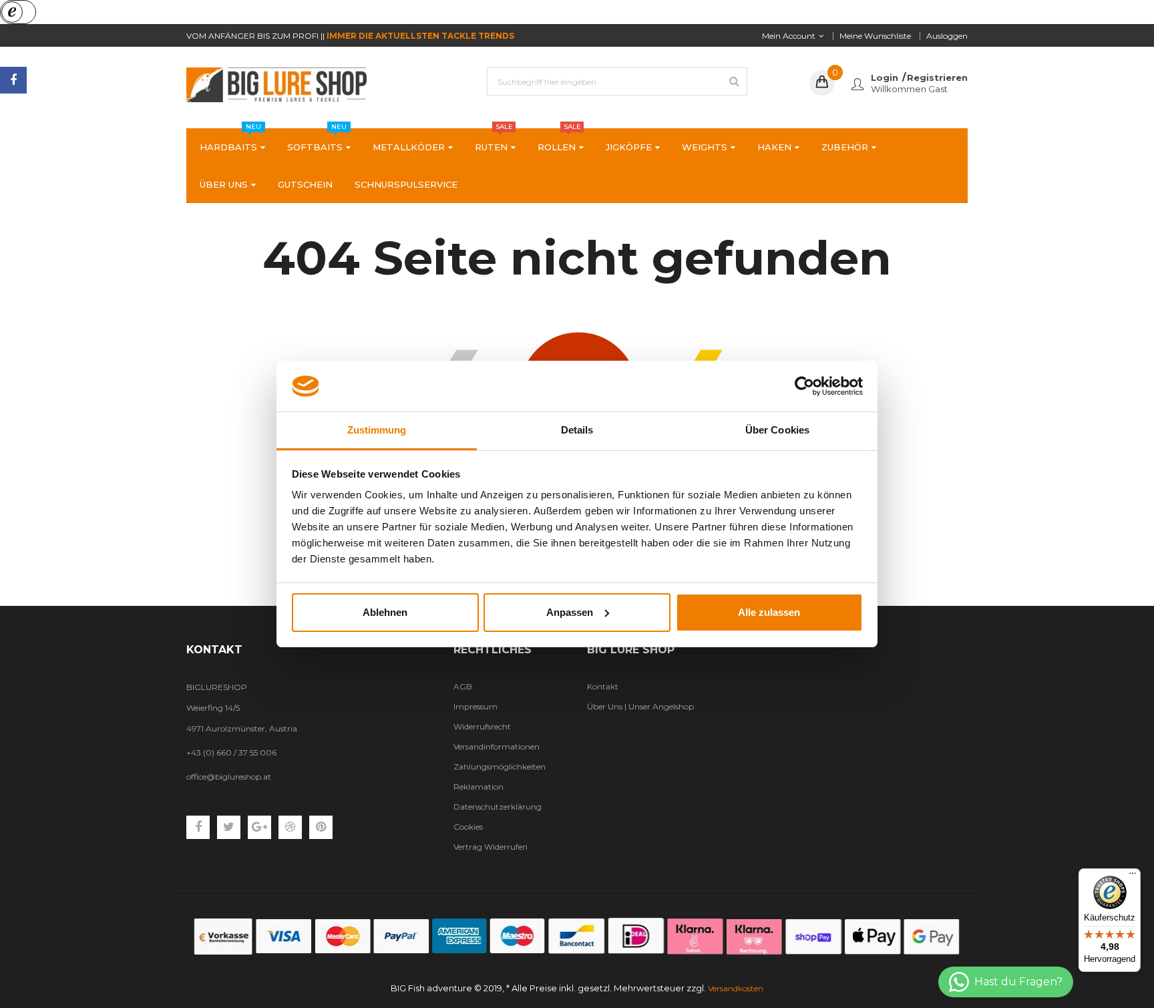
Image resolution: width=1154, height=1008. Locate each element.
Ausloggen (947, 36)
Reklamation (478, 787)
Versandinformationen (496, 746)
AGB (462, 686)
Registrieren (937, 77)
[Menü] (1133, 876)
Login (884, 77)
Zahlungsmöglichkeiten (499, 767)
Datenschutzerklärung (497, 807)
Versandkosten (735, 988)
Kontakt (602, 686)
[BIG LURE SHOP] (577, 936)
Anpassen (569, 612)
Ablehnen (385, 612)
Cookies (468, 827)
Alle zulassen (769, 612)
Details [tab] (577, 430)
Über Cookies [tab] (777, 430)
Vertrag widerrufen (490, 847)
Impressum (475, 706)
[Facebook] (13, 80)
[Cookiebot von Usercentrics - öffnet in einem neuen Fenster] (804, 386)
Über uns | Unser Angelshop (640, 706)
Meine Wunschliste (875, 36)
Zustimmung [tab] (377, 430)
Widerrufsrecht (482, 726)
